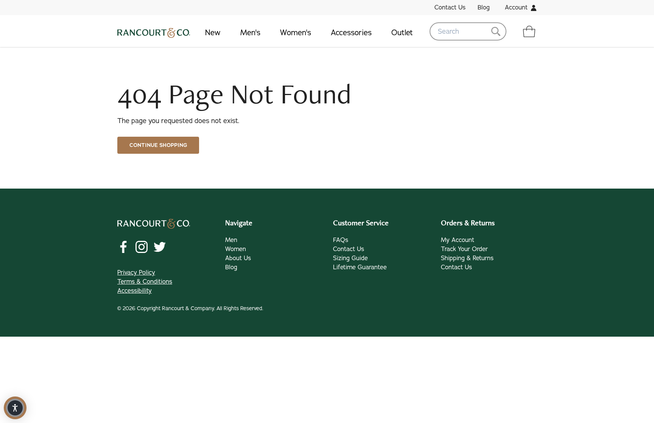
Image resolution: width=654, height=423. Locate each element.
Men (231, 240)
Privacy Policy (136, 272)
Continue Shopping (158, 145)
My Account (457, 240)
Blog (484, 7)
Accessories (351, 33)
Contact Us (450, 7)
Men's (250, 33)
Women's (295, 33)
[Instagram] (141, 247)
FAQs (340, 240)
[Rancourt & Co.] (153, 31)
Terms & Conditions (144, 282)
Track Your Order (464, 249)
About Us (238, 258)
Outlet (402, 33)
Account (516, 7)
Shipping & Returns (467, 258)
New (213, 33)
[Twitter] (160, 247)
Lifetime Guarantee (360, 267)
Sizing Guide (350, 258)
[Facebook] (123, 247)
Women (235, 249)
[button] (15, 408)
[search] (468, 31)
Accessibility (134, 291)
